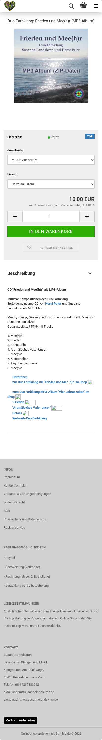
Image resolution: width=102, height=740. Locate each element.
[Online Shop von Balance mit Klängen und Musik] (8, 6)
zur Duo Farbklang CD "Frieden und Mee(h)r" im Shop (49, 382)
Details (17, 413)
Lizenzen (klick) (49, 626)
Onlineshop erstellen (35, 733)
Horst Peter (53, 303)
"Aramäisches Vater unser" (31, 407)
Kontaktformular (15, 485)
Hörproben (19, 377)
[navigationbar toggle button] (96, 6)
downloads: (15, 150)
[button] (14, 216)
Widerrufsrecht (14, 502)
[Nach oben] (88, 732)
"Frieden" (18, 402)
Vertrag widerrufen (20, 720)
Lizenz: (12, 174)
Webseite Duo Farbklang (29, 418)
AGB (7, 511)
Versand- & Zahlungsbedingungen (27, 494)
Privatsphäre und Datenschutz (25, 519)
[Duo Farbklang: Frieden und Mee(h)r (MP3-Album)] (51, 65)
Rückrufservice (14, 527)
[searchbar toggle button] (71, 6)
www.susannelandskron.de (39, 699)
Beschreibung (21, 273)
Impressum (12, 477)
